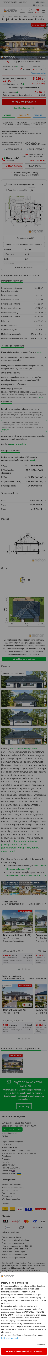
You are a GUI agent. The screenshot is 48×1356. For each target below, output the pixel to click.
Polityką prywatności (9, 1338)
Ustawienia (40, 1344)
